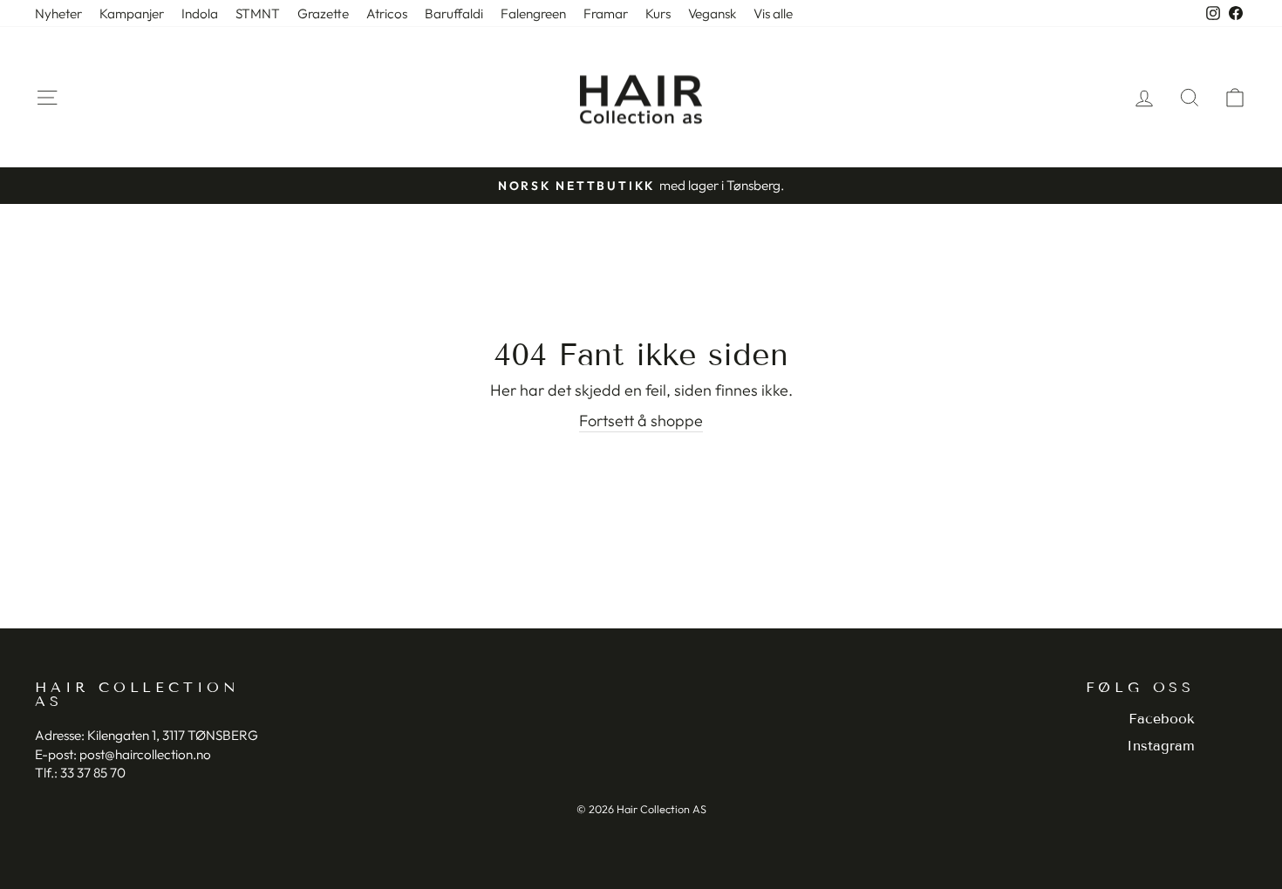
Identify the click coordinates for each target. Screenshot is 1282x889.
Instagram (1161, 745)
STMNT (257, 13)
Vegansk (712, 13)
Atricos (386, 13)
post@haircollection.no (145, 754)
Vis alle (773, 13)
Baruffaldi (454, 13)
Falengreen (533, 13)
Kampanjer (131, 13)
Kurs (658, 13)
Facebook (1162, 718)
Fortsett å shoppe (641, 421)
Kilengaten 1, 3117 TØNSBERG (172, 735)
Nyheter (58, 13)
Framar (605, 13)
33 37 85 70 (93, 772)
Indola (199, 13)
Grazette (323, 13)
